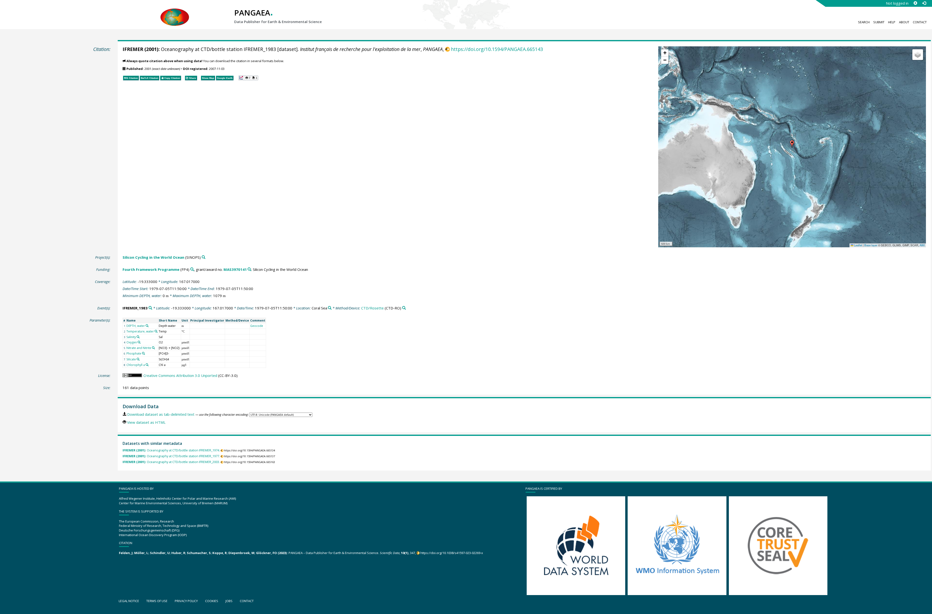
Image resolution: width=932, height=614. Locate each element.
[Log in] (924, 3)
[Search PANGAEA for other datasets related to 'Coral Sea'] (330, 308)
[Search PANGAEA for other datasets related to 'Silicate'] (138, 359)
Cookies (211, 601)
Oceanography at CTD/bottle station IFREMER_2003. (171, 462)
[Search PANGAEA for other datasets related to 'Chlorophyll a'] (147, 364)
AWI (922, 245)
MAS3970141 (235, 269)
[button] (792, 144)
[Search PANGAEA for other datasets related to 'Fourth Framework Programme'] (192, 269)
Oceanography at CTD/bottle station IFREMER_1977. (171, 456)
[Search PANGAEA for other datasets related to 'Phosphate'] (143, 353)
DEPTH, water (135, 326)
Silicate (131, 359)
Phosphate (133, 353)
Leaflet (857, 245)
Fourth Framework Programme (151, 269)
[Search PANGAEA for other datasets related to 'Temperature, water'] (156, 331)
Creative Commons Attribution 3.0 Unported (180, 375)
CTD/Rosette (372, 308)
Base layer (870, 245)
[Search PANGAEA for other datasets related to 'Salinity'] (138, 336)
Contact (920, 22)
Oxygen (131, 342)
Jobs (229, 601)
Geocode (256, 326)
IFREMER (133, 49)
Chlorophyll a (135, 365)
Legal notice (129, 601)
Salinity (131, 337)
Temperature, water (140, 331)
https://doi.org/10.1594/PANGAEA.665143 (497, 49)
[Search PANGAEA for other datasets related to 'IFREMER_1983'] (150, 308)
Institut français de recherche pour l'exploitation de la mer (360, 49)
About (904, 22)
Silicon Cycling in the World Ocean (153, 257)
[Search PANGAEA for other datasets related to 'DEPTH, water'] (147, 325)
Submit (878, 22)
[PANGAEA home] (174, 12)
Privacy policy (186, 601)
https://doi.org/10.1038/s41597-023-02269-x (451, 553)
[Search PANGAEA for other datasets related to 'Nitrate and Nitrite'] (153, 347)
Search (864, 22)
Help (891, 22)
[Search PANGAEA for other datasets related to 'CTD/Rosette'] (404, 308)
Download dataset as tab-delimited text (160, 414)
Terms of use (156, 601)
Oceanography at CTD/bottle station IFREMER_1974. (171, 450)
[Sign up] (915, 3)
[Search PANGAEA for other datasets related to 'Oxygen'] (139, 342)
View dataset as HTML (146, 422)
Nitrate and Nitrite (138, 348)
